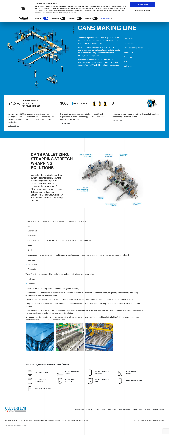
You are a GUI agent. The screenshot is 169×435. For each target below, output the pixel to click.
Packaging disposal (82, 420)
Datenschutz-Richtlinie (25, 420)
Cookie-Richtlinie (39, 420)
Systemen (89, 409)
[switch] (62, 18)
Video (97, 409)
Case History (112, 409)
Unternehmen (79, 409)
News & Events (137, 409)
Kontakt (147, 409)
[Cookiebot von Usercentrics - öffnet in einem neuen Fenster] (23, 18)
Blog (103, 409)
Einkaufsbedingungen (68, 420)
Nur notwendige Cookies (142, 10)
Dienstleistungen (124, 409)
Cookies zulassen (142, 4)
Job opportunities (158, 409)
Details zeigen (105, 18)
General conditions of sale (52, 420)
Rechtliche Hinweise (11, 420)
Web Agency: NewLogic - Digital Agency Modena (15, 425)
